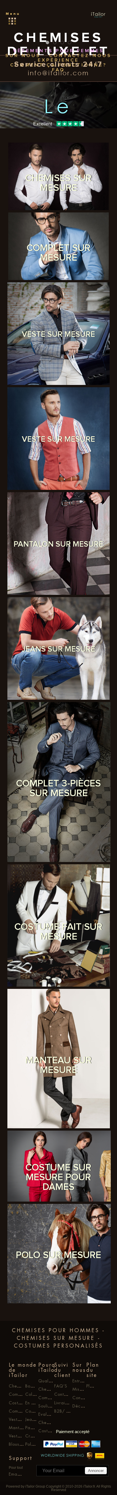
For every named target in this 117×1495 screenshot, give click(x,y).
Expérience (58, 60)
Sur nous (23, 55)
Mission (79, 1389)
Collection (35, 1394)
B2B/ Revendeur (70, 1411)
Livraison (63, 1403)
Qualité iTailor (53, 1381)
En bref (32, 1403)
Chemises (48, 1422)
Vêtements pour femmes (58, 50)
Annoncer (96, 1470)
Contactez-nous (80, 55)
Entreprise (82, 1381)
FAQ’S (60, 1386)
